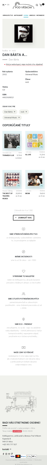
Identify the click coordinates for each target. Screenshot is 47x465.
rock (14, 51)
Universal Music (31, 74)
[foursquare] (12, 454)
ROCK (27, 82)
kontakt (5, 449)
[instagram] (6, 454)
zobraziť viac (25, 218)
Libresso (32, 15)
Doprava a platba (12, 460)
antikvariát (18, 15)
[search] (37, 5)
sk (3, 5)
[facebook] (3, 454)
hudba (26, 15)
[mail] (9, 454)
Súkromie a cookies (25, 460)
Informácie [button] (40, 15)
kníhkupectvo (8, 15)
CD (3, 90)
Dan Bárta (14, 59)
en (8, 5)
